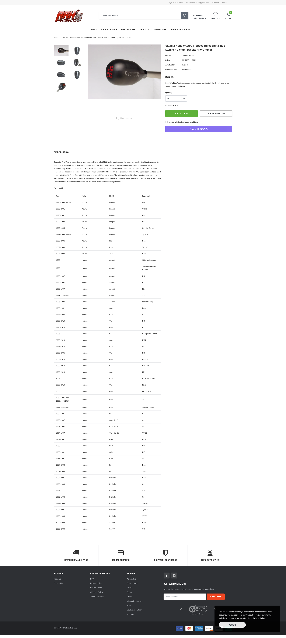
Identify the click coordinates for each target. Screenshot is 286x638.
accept (232, 625)
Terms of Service (97, 597)
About (224, 3)
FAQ (92, 579)
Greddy (130, 597)
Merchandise (128, 29)
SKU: (167, 60)
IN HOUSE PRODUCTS (181, 29)
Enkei (129, 588)
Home (94, 29)
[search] (184, 15)
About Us (145, 29)
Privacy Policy (96, 583)
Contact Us (160, 29)
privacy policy (259, 618)
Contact (215, 3)
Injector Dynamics (134, 601)
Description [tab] (62, 152)
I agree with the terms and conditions (183, 122)
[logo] (69, 15)
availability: (170, 65)
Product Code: (171, 70)
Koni (129, 606)
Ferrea (129, 592)
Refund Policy (96, 588)
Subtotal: (168, 106)
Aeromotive (131, 579)
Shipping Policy (96, 592)
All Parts (130, 614)
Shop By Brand (109, 29)
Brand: (168, 55)
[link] (61, 50)
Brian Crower (132, 583)
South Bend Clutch (134, 610)
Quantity (168, 93)
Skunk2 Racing (188, 55)
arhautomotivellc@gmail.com (197, 3)
